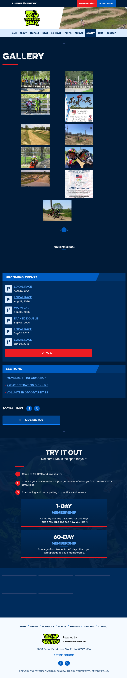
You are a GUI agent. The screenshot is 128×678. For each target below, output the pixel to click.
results (76, 626)
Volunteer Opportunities (27, 392)
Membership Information (27, 377)
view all (48, 353)
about (35, 626)
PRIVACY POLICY (100, 671)
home (24, 626)
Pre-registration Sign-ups (27, 385)
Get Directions (64, 655)
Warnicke (21, 308)
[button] (60, 230)
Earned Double (26, 318)
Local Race (23, 286)
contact (103, 626)
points (63, 626)
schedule (49, 626)
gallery (90, 626)
